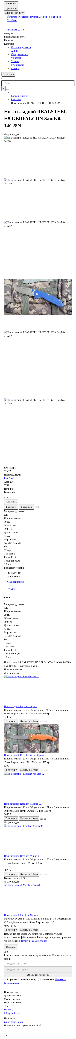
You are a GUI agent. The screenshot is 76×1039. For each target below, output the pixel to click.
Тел (6, 1006)
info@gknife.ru (12, 1013)
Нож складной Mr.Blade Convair (21, 915)
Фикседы (16, 58)
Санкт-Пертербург (13, 1022)
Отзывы (11, 589)
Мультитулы (17, 65)
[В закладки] (41, 721)
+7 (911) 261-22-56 (14, 29)
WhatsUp (8, 1009)
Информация (11, 992)
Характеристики (15, 582)
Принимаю (11, 947)
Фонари (15, 68)
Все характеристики (14, 567)
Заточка (15, 61)
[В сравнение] (45, 721)
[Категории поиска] (2, 78)
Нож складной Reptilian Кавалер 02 (23, 803)
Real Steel (16, 99)
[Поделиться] (37, 507)
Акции (14, 51)
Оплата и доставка (21, 47)
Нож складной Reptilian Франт (20, 706)
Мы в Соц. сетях (13, 999)
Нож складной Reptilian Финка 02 (22, 856)
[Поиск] (7, 89)
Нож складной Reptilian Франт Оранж (24, 755)
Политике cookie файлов (34, 941)
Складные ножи (19, 54)
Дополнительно (12, 995)
